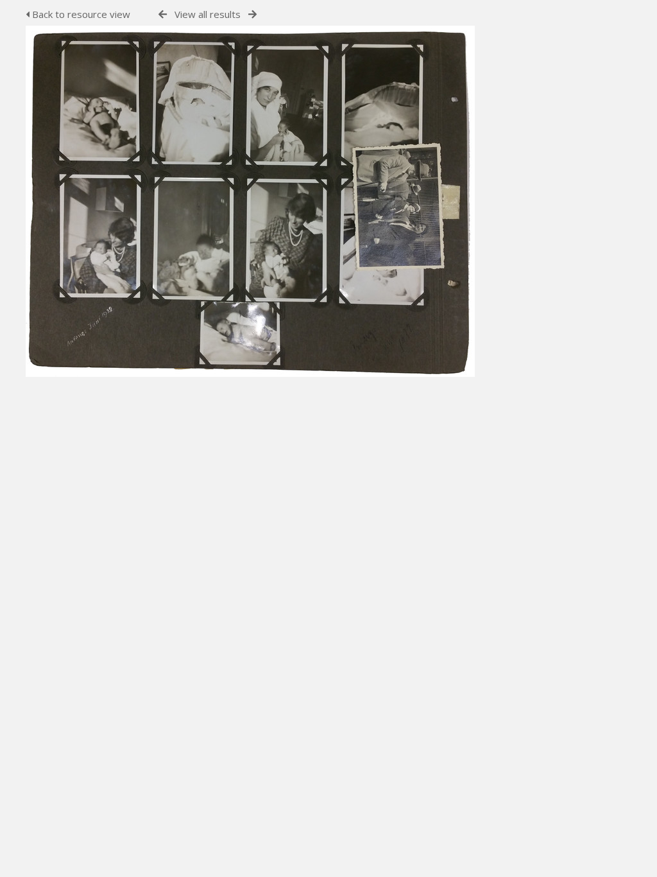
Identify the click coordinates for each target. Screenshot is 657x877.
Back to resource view (80, 14)
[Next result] (252, 14)
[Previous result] (162, 14)
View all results (208, 14)
